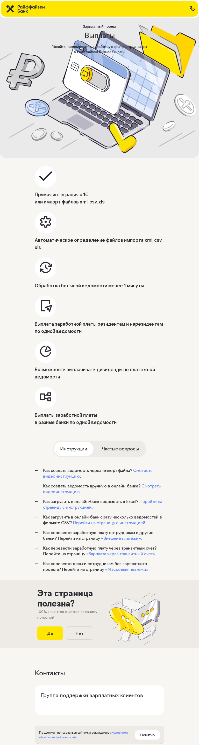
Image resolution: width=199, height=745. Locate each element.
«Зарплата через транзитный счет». (121, 553)
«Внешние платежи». (121, 538)
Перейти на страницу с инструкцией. (109, 522)
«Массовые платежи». (127, 569)
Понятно (147, 735)
